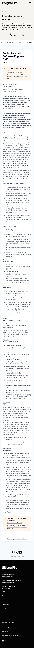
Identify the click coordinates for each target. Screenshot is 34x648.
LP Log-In (4, 608)
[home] (10, 3)
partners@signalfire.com (8, 582)
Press (3, 591)
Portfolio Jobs (5, 600)
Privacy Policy (5, 627)
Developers (5, 595)
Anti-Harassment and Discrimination (11, 635)
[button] (30, 3)
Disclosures (5, 631)
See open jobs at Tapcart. (14, 72)
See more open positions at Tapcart (17, 539)
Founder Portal (5, 604)
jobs (2, 42)
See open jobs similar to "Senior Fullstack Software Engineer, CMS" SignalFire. (17, 76)
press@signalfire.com (7, 576)
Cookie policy (21, 556)
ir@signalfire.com (6, 588)
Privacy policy (13, 556)
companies (10, 42)
